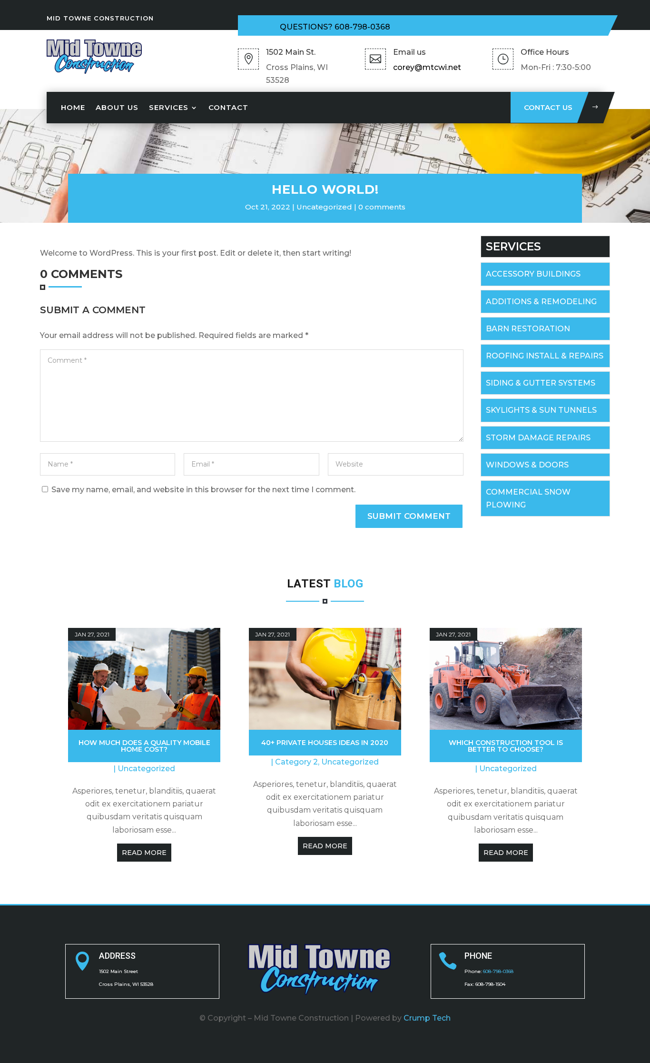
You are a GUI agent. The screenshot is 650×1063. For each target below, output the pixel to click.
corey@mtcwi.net (427, 67)
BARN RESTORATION (528, 328)
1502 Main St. (290, 52)
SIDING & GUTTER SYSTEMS (540, 382)
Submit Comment (409, 516)
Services (168, 107)
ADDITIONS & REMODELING (541, 301)
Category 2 (296, 761)
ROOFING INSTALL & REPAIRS (544, 355)
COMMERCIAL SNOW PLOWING (528, 498)
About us (117, 107)
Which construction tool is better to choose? (506, 746)
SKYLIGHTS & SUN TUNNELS (541, 410)
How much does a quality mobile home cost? (144, 746)
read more (144, 852)
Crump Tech (427, 1018)
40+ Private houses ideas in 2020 (324, 742)
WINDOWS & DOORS (527, 464)
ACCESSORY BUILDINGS (533, 273)
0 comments (381, 206)
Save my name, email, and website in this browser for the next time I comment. (203, 489)
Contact (228, 107)
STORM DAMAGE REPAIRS (538, 437)
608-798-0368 (362, 26)
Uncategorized (324, 206)
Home (73, 107)
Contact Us (548, 107)
